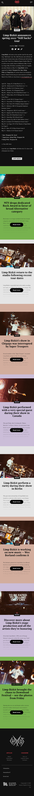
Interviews (9, 758)
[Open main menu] (31, 2)
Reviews (9, 760)
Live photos (17, 684)
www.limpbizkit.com (26, 77)
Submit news (25, 758)
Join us (25, 756)
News (17, 30)
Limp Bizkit (17, 158)
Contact (24, 760)
